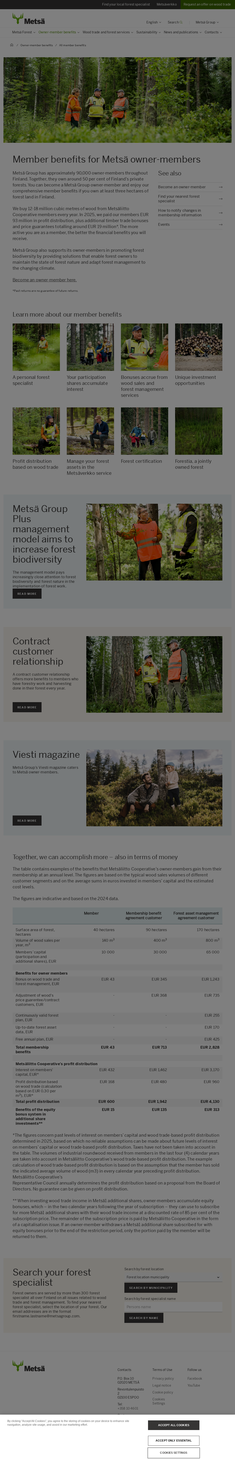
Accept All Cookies (173, 1425)
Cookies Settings (173, 1452)
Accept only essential (174, 1440)
